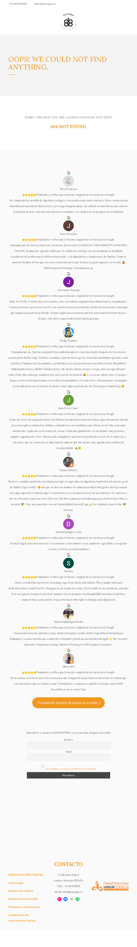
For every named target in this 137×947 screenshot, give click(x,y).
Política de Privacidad (23, 898)
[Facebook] (65, 899)
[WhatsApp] (78, 899)
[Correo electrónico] (72, 899)
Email (68, 751)
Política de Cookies (21, 890)
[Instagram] (59, 899)
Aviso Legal (16, 882)
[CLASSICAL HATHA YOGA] (68, 21)
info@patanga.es (45, 3)
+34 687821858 (18, 3)
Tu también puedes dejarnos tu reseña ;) (68, 703)
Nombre (68, 739)
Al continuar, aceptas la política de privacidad (71, 768)
